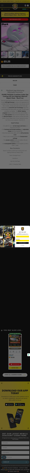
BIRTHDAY (18, 239)
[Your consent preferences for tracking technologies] (28, 354)
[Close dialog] (29, 226)
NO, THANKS (22, 245)
